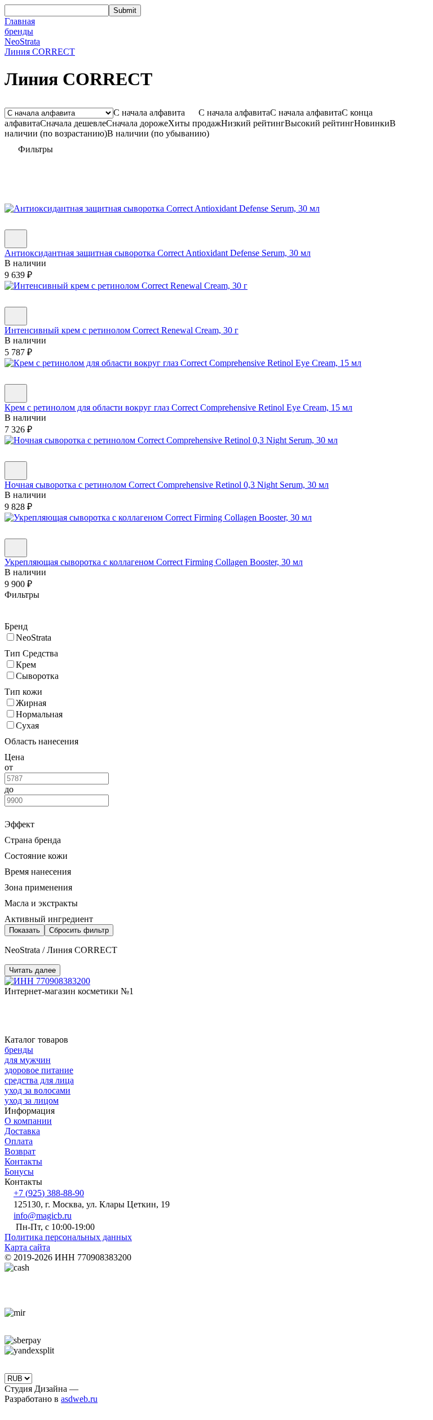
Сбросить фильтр (79, 930)
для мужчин (28, 1060)
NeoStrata (22, 41)
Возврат (20, 1151)
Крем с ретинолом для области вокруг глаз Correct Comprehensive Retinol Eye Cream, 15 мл (178, 407)
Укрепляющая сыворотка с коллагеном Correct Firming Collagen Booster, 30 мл (154, 562)
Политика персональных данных (68, 1237)
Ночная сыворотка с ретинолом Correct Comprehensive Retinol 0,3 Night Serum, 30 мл (167, 484)
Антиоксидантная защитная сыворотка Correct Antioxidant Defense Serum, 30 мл (158, 253)
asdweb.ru (79, 1399)
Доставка (22, 1131)
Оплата (19, 1141)
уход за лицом (32, 1100)
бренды (19, 31)
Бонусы (19, 1171)
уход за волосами (37, 1090)
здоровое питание (39, 1070)
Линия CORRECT (40, 51)
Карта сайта (27, 1247)
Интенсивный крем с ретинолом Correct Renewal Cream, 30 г (121, 330)
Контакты (23, 1161)
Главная (20, 21)
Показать (24, 930)
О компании (28, 1121)
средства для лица (39, 1080)
